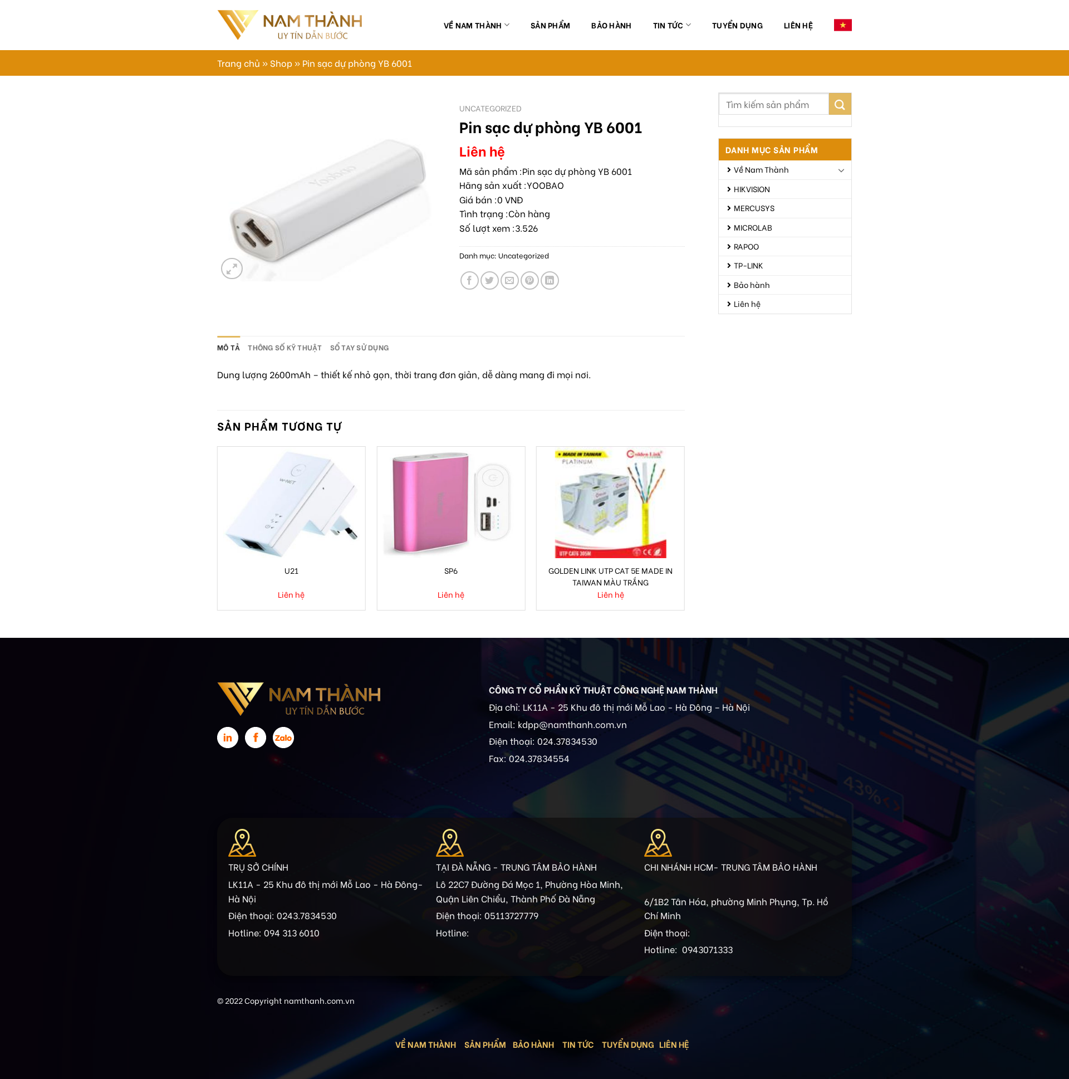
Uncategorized (490, 108)
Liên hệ (798, 25)
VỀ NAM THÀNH (425, 1044)
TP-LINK (748, 265)
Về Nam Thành (473, 25)
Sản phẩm (550, 25)
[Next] (684, 533)
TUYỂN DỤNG (628, 1044)
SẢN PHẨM (485, 1044)
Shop (281, 62)
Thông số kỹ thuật (285, 347)
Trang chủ (238, 62)
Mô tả (228, 347)
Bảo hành (611, 25)
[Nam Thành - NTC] (289, 25)
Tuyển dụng (737, 25)
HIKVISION (752, 188)
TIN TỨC (578, 1044)
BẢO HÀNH (534, 1044)
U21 (291, 570)
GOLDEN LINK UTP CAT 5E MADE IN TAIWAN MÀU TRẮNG (610, 576)
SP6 (451, 570)
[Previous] (217, 533)
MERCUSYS (754, 207)
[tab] (228, 347)
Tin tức (668, 25)
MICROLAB (753, 227)
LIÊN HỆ (674, 1044)
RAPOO (746, 246)
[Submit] (840, 104)
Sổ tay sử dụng (359, 347)
